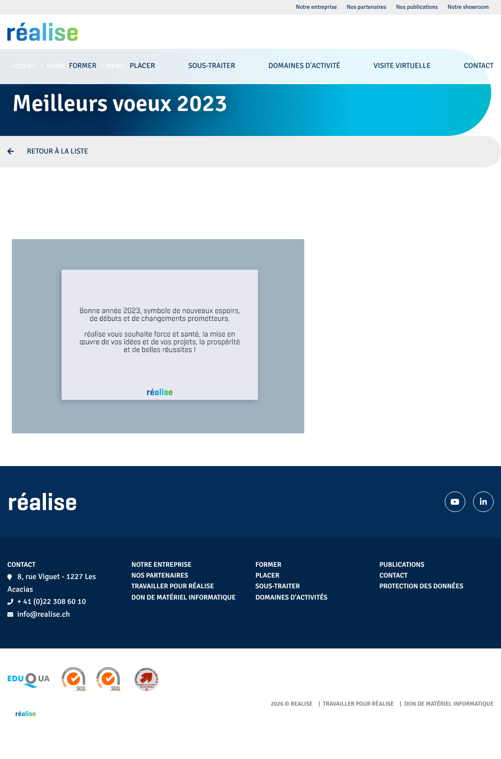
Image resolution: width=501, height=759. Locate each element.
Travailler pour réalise (173, 586)
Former (268, 565)
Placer (267, 576)
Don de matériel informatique (184, 598)
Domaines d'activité (305, 66)
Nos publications (416, 7)
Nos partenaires (160, 576)
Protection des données (422, 586)
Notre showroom (468, 7)
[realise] (42, 32)
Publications (402, 565)
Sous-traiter (277, 586)
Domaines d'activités (291, 598)
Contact (394, 576)
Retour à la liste (57, 151)
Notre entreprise (162, 565)
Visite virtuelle (402, 66)
